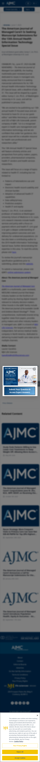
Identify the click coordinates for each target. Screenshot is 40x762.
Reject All (20, 752)
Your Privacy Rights (20, 746)
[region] (20, 737)
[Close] (37, 715)
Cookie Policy (18, 741)
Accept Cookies (20, 758)
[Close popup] (34, 369)
